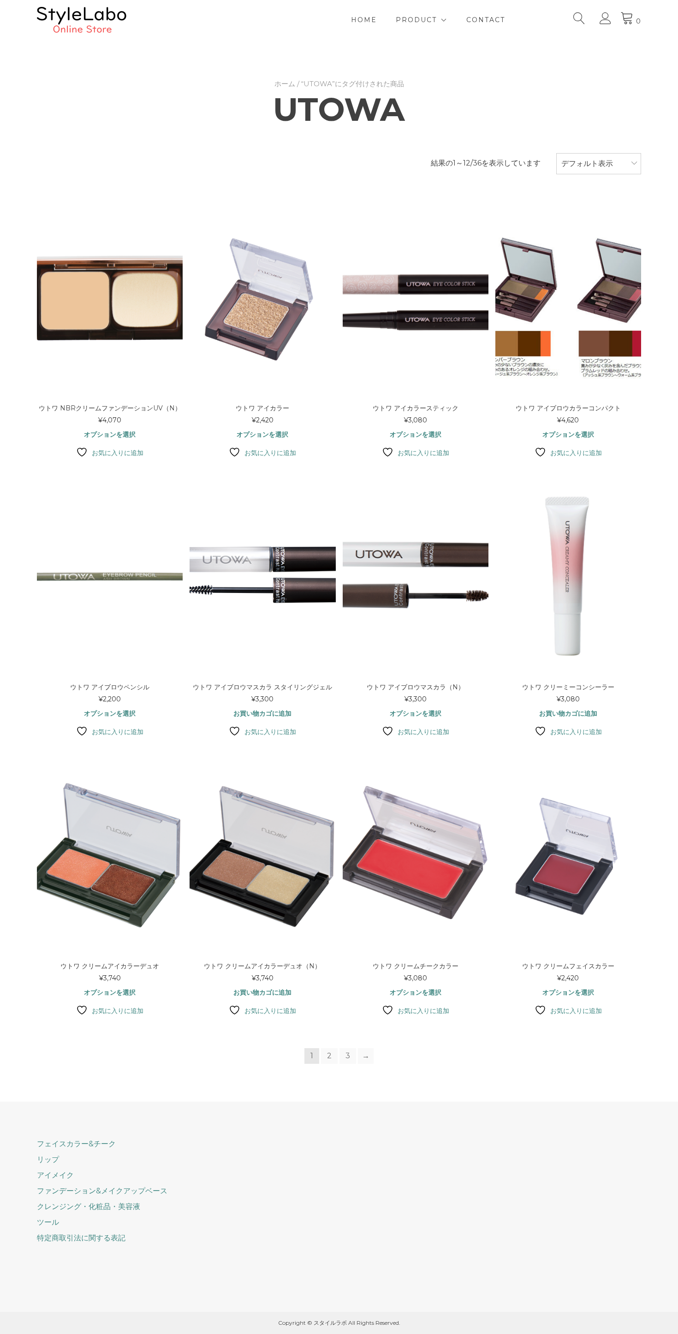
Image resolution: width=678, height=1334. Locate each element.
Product (416, 20)
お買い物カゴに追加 (262, 713)
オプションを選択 (110, 434)
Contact (485, 20)
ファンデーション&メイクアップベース (102, 1190)
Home (364, 20)
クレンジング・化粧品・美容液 (88, 1206)
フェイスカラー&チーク (76, 1143)
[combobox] (598, 163)
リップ (48, 1159)
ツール (48, 1222)
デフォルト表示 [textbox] (587, 163)
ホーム (284, 83)
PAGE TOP (655, 1285)
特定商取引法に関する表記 (81, 1237)
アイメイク (55, 1175)
